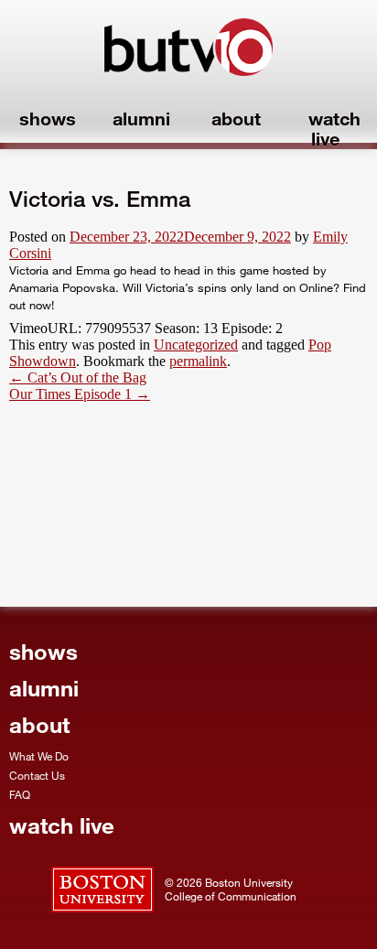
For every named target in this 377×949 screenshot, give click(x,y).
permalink (198, 361)
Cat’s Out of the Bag (77, 377)
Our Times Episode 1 (79, 394)
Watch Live (334, 128)
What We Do (39, 756)
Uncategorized (196, 344)
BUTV (188, 55)
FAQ (19, 794)
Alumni (141, 118)
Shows (47, 118)
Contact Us (37, 775)
